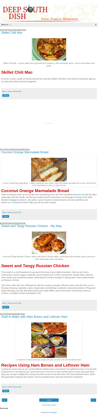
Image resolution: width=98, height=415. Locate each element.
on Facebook (14, 202)
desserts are (78, 194)
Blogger (54, 412)
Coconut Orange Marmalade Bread (24, 152)
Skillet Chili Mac (12, 32)
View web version (49, 405)
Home (49, 400)
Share (6, 95)
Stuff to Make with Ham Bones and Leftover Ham (34, 316)
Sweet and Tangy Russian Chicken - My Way (31, 226)
